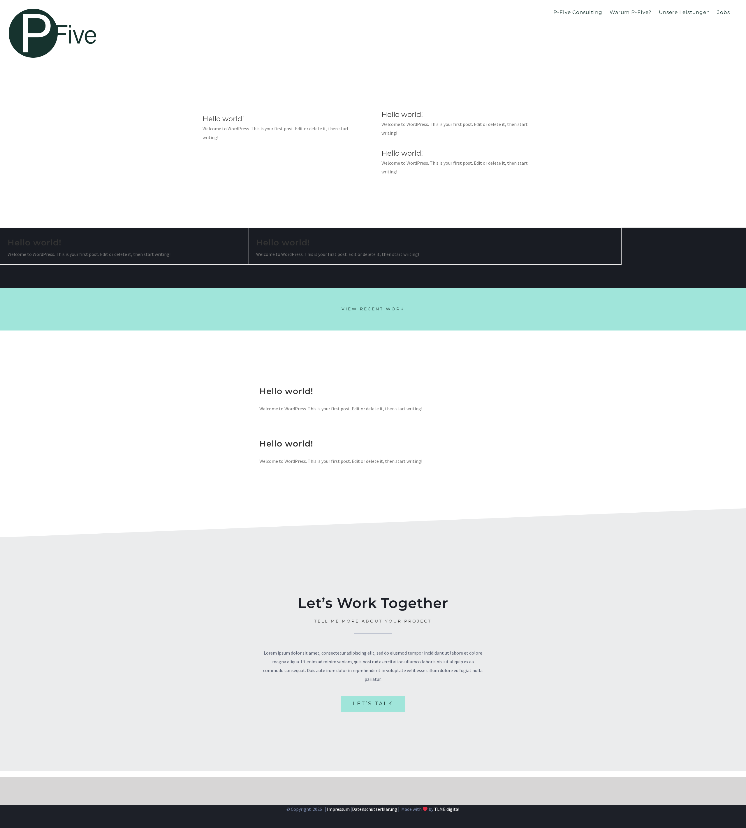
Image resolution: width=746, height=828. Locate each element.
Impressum (338, 809)
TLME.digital (447, 809)
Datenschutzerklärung (374, 809)
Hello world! (223, 119)
